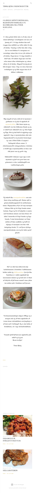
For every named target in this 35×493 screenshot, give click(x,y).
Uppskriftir (18, 9)
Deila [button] (4, 360)
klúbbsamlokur (19, 272)
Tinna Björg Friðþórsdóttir (15, 6)
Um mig (10, 9)
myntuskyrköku (10, 124)
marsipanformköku (19, 197)
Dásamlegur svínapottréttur (12, 439)
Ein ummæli (10, 443)
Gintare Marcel (22, 488)
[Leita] (31, 3)
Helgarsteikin (10, 470)
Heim (5, 9)
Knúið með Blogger (19, 484)
